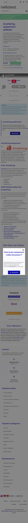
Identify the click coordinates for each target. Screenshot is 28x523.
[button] (23, 249)
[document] (14, 261)
